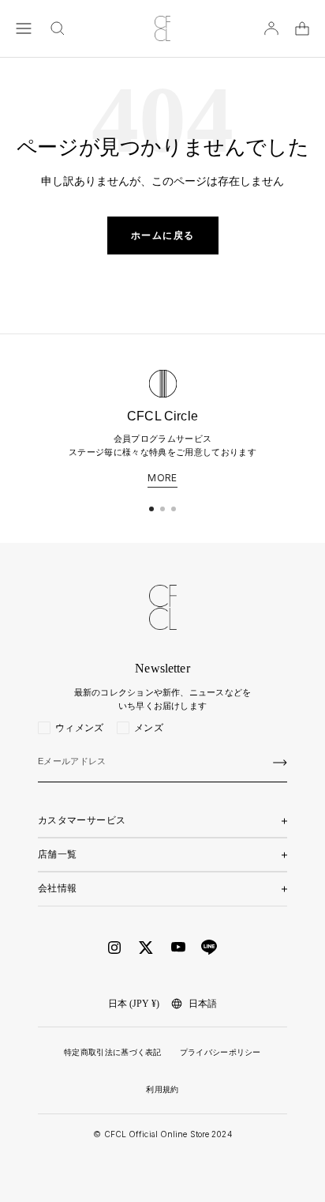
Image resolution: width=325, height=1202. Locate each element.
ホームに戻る (163, 235)
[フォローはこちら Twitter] (145, 947)
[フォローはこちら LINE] (209, 947)
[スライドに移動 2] (162, 509)
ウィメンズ (79, 727)
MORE (162, 478)
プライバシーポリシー (220, 1052)
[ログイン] (271, 28)
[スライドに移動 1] (151, 509)
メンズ (148, 727)
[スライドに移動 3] (173, 509)
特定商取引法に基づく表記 (113, 1052)
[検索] (57, 28)
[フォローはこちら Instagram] (114, 947)
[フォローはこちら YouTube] (178, 947)
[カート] (302, 28)
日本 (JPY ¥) (133, 1003)
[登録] (280, 762)
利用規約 (162, 1089)
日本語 (203, 1003)
